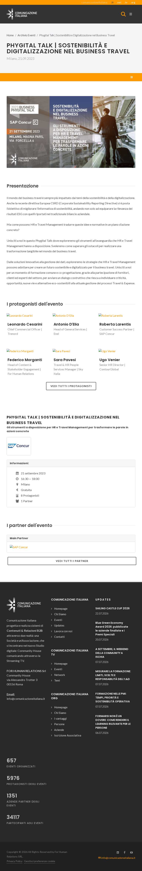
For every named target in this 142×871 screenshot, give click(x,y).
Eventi (58, 620)
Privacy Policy (14, 861)
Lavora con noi (63, 631)
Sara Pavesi (65, 359)
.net (119, 2)
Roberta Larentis (115, 324)
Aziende (59, 729)
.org (133, 2)
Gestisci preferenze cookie (39, 861)
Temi (57, 680)
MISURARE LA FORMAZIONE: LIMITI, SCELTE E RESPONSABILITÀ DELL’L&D (113, 675)
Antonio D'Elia (66, 324)
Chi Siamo (60, 614)
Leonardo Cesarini (25, 324)
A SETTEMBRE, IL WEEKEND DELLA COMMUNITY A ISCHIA (111, 653)
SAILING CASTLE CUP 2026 (112, 608)
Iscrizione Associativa (67, 735)
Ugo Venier (109, 359)
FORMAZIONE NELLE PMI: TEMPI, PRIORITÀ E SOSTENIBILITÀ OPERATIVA (112, 697)
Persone (59, 724)
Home (10, 35)
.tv (125, 2)
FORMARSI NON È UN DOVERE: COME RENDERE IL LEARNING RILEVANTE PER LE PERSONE (113, 722)
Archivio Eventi (26, 35)
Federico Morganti (25, 359)
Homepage (60, 608)
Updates (59, 625)
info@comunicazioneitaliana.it (118, 857)
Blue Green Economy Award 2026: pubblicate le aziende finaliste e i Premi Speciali (111, 628)
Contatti (59, 636)
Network (59, 674)
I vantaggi (60, 718)
